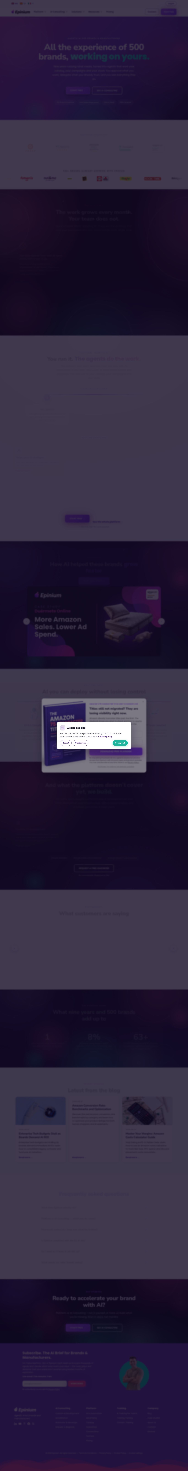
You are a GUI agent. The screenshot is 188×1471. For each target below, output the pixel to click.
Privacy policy (105, 736)
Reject (66, 743)
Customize (80, 743)
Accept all (120, 743)
